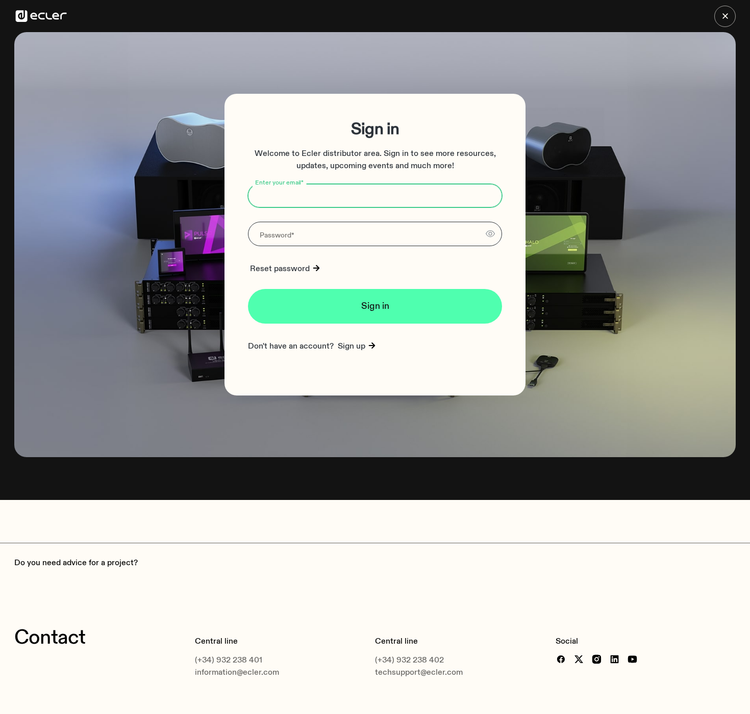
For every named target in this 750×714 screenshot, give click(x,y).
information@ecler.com (237, 672)
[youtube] (632, 659)
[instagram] (596, 659)
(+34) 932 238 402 (409, 660)
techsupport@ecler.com (419, 672)
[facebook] (561, 659)
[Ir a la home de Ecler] (41, 16)
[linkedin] (614, 659)
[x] (578, 659)
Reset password (280, 268)
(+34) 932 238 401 (228, 660)
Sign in (375, 306)
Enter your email (280, 183)
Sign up (351, 346)
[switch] (490, 234)
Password (277, 235)
